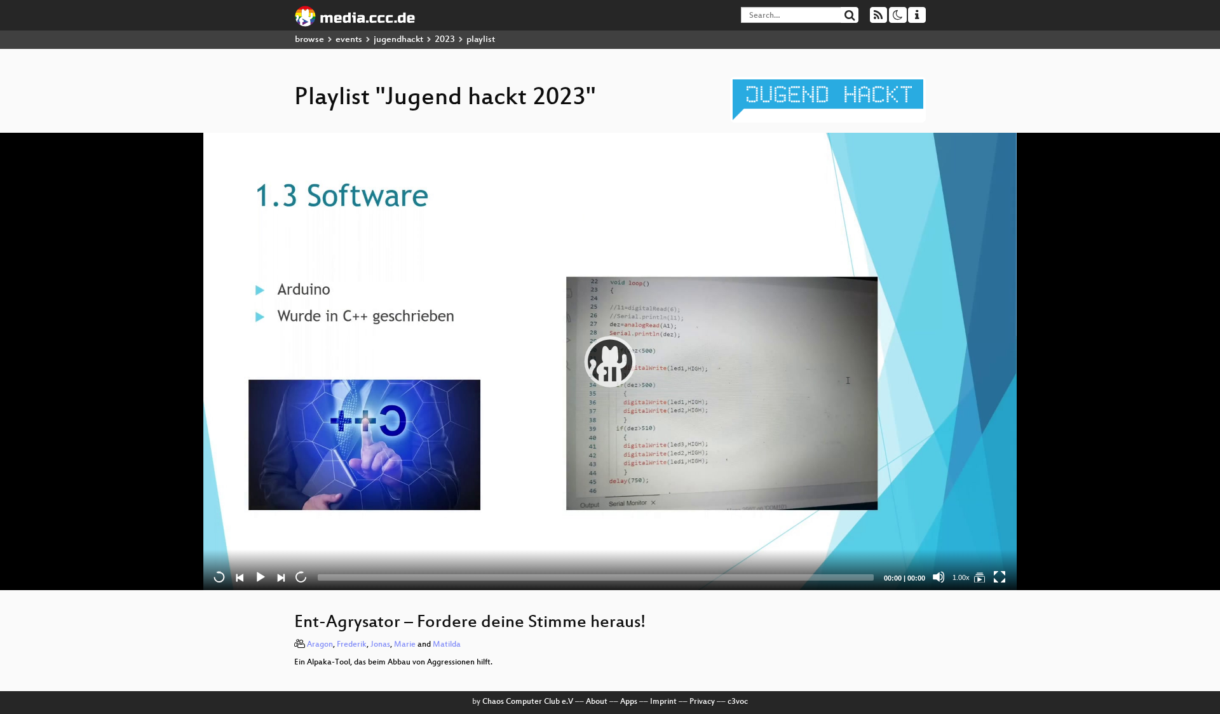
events (349, 39)
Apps (628, 701)
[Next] (280, 577)
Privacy (702, 701)
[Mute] (938, 577)
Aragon (320, 644)
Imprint (663, 701)
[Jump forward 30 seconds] (300, 577)
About (596, 701)
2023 (445, 39)
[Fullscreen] (999, 577)
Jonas (380, 644)
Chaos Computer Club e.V (527, 701)
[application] (610, 361)
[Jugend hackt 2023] (979, 577)
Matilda (447, 644)
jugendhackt (398, 39)
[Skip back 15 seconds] (219, 577)
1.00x (961, 577)
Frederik (352, 644)
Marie (405, 644)
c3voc (738, 701)
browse (309, 39)
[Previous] (239, 577)
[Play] (610, 361)
